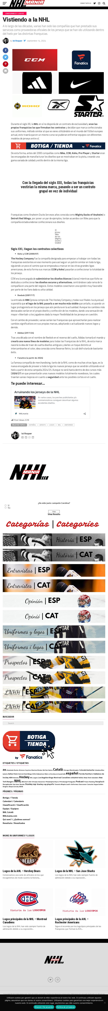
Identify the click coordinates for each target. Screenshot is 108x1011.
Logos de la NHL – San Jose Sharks (75, 871)
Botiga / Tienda (10, 797)
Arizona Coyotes (25, 770)
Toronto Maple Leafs (62, 784)
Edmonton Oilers (42, 774)
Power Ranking (89, 782)
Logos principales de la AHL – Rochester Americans (72, 920)
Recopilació (99, 781)
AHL (5, 770)
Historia (16, 778)
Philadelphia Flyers (52, 782)
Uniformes (68, 425)
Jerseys (43, 425)
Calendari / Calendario (13, 801)
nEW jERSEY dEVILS (77, 778)
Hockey (24, 777)
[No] (104, 1002)
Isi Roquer (17, 40)
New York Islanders (91, 777)
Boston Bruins (36, 770)
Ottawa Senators (38, 781)
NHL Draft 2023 (26, 782)
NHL (59, 425)
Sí (8, 505)
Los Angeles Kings (45, 777)
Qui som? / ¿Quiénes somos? (16, 819)
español (32, 425)
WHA (21, 786)
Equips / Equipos (11, 808)
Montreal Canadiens (62, 777)
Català (58, 769)
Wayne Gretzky (14, 787)
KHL (31, 777)
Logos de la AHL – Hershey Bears (21, 871)
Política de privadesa (65, 1007)
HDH (11, 777)
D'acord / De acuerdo (44, 1007)
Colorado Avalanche (86, 770)
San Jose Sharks (19, 784)
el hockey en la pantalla (57, 774)
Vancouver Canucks (86, 784)
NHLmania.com (10, 815)
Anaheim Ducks (12, 770)
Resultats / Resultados (14, 823)
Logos (51, 425)
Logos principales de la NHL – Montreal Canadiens (25, 920)
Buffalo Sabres (48, 770)
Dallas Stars (13, 774)
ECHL (34, 774)
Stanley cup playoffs (45, 784)
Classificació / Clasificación (16, 804)
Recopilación (7, 784)
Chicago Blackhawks (71, 770)
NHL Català (8, 812)
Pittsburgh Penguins (67, 781)
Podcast (80, 781)
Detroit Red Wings (25, 774)
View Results (54, 514)
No (9, 507)
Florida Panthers (86, 774)
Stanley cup (30, 784)
